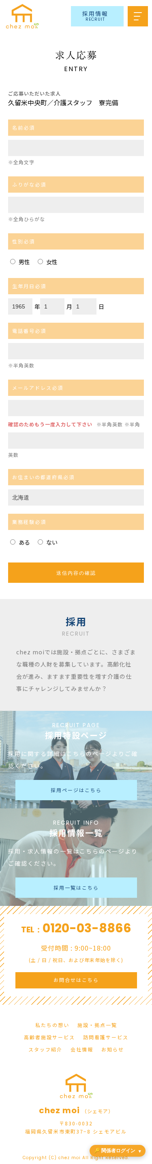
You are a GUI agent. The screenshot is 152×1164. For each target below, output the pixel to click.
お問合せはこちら (76, 979)
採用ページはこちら (76, 789)
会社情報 (82, 1049)
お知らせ (112, 1049)
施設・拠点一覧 (97, 1024)
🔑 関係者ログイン (114, 1150)
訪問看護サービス (105, 1037)
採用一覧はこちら (76, 887)
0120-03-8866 (87, 928)
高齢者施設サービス (49, 1037)
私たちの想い (52, 1024)
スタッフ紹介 (45, 1049)
